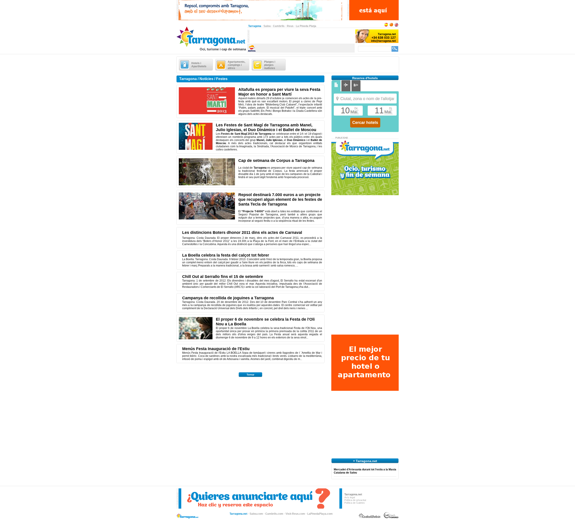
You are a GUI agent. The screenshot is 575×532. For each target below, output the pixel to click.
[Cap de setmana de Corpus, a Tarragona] (207, 184)
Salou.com (256, 513)
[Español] (386, 26)
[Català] (391, 26)
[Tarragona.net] (211, 46)
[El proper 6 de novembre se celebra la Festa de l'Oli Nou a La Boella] (195, 338)
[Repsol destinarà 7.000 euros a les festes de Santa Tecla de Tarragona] (207, 218)
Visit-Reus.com (295, 513)
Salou (267, 26)
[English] (396, 26)
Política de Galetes (354, 502)
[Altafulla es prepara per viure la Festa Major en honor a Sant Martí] (207, 113)
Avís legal (349, 497)
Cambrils (279, 26)
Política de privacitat (355, 500)
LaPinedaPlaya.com (320, 513)
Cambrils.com (274, 513)
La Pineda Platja (306, 26)
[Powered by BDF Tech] (391, 517)
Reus (290, 26)
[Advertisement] (302, 36)
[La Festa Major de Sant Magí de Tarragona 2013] (195, 148)
